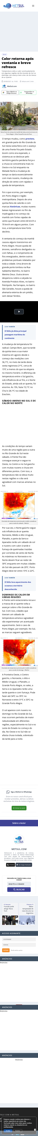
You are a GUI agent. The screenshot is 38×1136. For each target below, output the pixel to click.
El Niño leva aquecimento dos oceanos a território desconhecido (18, 585)
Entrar (5, 950)
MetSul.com (12, 86)
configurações (8, 1127)
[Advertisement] (19, 32)
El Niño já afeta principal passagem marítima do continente (15, 334)
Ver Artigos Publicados (25, 865)
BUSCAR (20, 889)
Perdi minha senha (16, 950)
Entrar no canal (20, 808)
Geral (4, 54)
